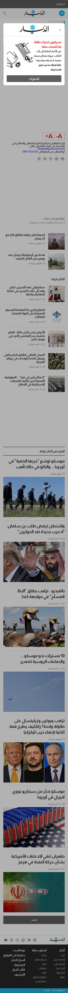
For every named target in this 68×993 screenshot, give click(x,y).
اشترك (34, 79)
